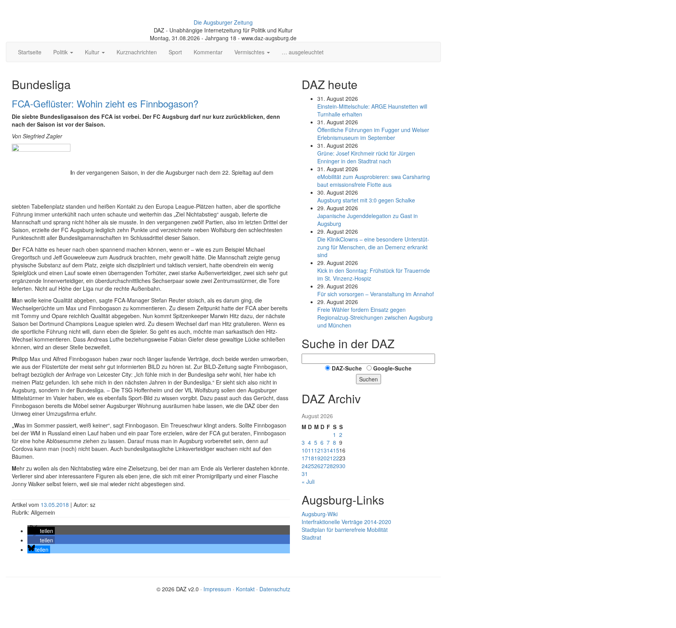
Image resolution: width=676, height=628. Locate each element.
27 (323, 466)
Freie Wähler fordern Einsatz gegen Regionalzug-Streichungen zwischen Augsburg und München (375, 317)
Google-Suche (392, 368)
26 (317, 466)
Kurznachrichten (137, 52)
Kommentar (208, 52)
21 (330, 458)
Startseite (29, 52)
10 (305, 450)
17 (305, 458)
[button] (41, 531)
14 (330, 450)
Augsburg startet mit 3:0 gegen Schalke (366, 200)
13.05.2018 (55, 504)
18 (311, 458)
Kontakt (245, 589)
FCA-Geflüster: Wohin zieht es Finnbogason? (105, 103)
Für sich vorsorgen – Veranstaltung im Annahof (375, 294)
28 (330, 466)
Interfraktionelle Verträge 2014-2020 (346, 522)
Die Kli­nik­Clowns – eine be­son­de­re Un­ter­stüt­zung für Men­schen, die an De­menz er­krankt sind (373, 247)
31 (305, 474)
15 (336, 450)
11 (311, 450)
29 (336, 466)
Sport (175, 52)
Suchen (368, 379)
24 (305, 466)
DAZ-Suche (347, 368)
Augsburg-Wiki (320, 514)
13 (323, 450)
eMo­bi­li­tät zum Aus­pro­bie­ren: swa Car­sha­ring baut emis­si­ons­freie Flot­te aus (373, 180)
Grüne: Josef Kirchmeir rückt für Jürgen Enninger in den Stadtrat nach (366, 157)
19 (317, 458)
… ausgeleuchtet (303, 52)
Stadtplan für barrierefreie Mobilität (345, 529)
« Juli (308, 481)
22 (336, 458)
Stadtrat (311, 537)
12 (317, 450)
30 (342, 466)
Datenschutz (274, 589)
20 (323, 458)
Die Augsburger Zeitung (223, 22)
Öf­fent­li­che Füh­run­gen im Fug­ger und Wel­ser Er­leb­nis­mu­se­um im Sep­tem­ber (373, 133)
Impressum (217, 589)
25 (311, 466)
